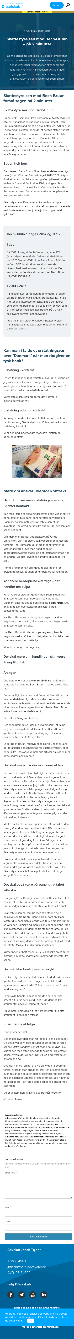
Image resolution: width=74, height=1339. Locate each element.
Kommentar (11, 1173)
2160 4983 (18, 1261)
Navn (8, 1207)
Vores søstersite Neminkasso (40, 1327)
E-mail (8, 1221)
